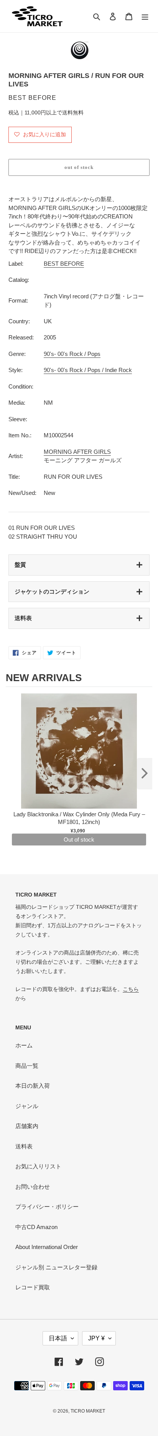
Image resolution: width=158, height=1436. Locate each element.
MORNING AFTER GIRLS (77, 451)
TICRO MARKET (88, 1411)
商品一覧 (26, 1065)
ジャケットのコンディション (52, 591)
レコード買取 (32, 1287)
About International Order (46, 1247)
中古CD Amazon (36, 1227)
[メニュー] (145, 16)
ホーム (24, 1045)
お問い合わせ (32, 1186)
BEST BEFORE (64, 263)
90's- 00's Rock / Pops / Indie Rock (88, 370)
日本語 (58, 1338)
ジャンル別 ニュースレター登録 (56, 1267)
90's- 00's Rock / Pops (72, 354)
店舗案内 (26, 1126)
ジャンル (26, 1106)
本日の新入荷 (32, 1085)
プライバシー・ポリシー (47, 1206)
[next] (144, 773)
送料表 (23, 618)
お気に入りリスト (38, 1166)
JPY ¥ (96, 1338)
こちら (131, 989)
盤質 (20, 564)
